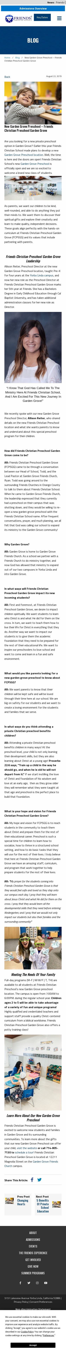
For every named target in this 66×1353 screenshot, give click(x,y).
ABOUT (33, 1233)
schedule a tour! (24, 1152)
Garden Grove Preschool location (23, 155)
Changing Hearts (22, 1202)
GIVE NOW (33, 1266)
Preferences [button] (48, 1335)
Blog (17, 57)
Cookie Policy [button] (27, 1332)
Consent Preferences (41, 1302)
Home (7, 57)
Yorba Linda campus (41, 275)
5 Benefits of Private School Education (43, 1205)
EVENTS (33, 1246)
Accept (33, 1345)
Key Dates (42, 17)
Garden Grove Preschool (35, 164)
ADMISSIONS (33, 1240)
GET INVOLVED (33, 1260)
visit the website (27, 1148)
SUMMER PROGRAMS (33, 1273)
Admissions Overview (33, 8)
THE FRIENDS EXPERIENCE (33, 1253)
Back (7, 77)
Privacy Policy (21, 1302)
